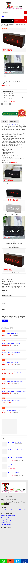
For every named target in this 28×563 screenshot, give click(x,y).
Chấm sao (4, 290)
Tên (3, 303)
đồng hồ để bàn (12, 125)
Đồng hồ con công (5, 517)
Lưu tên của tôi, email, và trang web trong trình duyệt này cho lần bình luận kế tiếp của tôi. (13, 317)
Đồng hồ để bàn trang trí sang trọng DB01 (13, 372)
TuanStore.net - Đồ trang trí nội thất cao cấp (14, 510)
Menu (16, 20)
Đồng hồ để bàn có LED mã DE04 (11, 343)
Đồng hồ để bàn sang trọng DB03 (10, 362)
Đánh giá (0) (13, 121)
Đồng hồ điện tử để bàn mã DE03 (11, 333)
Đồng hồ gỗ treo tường (6, 522)
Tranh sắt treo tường (6, 524)
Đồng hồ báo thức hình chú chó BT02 (12, 410)
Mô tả (4, 121)
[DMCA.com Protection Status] (5, 504)
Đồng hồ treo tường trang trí (8, 515)
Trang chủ (3, 24)
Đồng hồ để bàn (10, 24)
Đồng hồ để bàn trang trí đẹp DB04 (11, 352)
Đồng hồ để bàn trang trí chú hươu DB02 (12, 381)
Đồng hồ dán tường (6, 520)
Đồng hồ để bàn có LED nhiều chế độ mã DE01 (14, 391)
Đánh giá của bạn (7, 295)
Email (4, 309)
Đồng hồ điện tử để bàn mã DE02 (11, 400)
